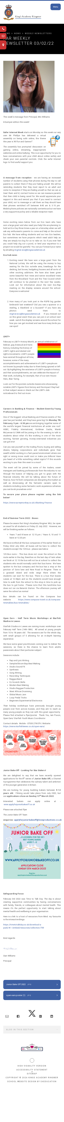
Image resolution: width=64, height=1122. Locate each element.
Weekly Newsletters (38, 33)
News (17, 33)
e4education (49, 1081)
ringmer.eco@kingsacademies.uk (29, 250)
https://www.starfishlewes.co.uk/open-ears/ (24, 726)
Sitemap (32, 1074)
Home (6, 33)
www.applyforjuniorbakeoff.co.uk (19, 804)
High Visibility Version (32, 1066)
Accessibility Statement (32, 1070)
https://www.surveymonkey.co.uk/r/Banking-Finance (27, 503)
